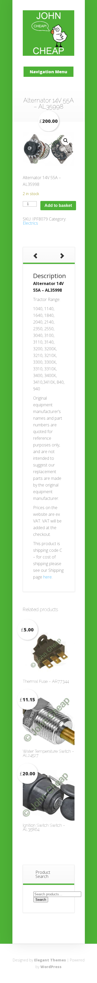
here (47, 577)
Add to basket (58, 205)
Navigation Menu (48, 72)
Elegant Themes (50, 960)
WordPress (51, 966)
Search (40, 900)
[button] (65, 140)
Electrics (30, 223)
